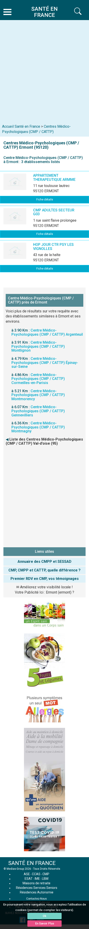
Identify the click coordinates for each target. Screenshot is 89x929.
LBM (45, 878)
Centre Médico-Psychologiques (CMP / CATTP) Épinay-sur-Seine (44, 362)
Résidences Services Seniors (36, 888)
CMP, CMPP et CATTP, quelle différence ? (44, 570)
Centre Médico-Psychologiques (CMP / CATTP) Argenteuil (47, 332)
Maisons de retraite (36, 883)
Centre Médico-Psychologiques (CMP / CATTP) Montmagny (38, 427)
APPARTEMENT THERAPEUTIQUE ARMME (54, 177)
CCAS (36, 874)
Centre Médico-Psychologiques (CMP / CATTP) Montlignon (38, 346)
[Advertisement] (44, 68)
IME (37, 878)
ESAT (29, 878)
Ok (44, 916)
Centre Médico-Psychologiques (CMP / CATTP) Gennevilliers (38, 411)
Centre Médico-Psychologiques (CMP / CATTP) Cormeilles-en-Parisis (38, 379)
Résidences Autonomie (36, 892)
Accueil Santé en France (21, 126)
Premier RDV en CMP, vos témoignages (44, 578)
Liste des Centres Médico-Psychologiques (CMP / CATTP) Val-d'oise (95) (44, 441)
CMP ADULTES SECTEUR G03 (53, 212)
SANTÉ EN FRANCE (32, 863)
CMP (45, 874)
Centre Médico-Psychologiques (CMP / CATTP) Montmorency (38, 395)
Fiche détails (44, 199)
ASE (27, 874)
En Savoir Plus (44, 923)
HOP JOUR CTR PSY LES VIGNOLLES (53, 246)
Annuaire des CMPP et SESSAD (44, 561)
